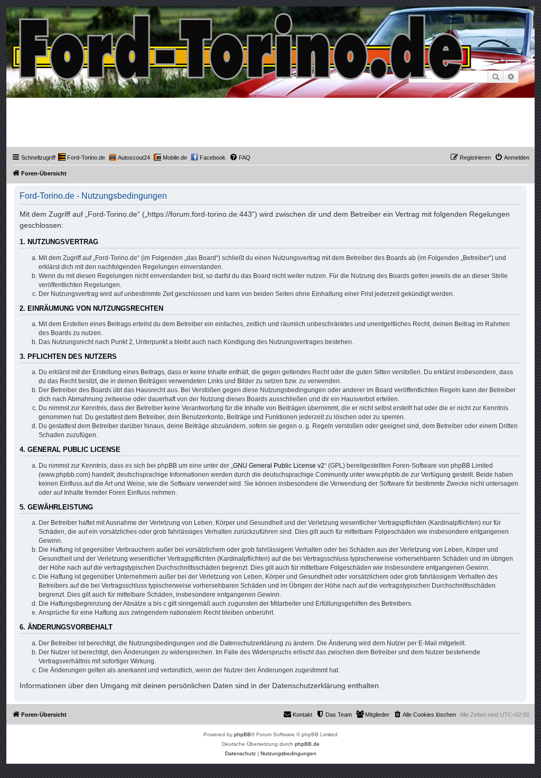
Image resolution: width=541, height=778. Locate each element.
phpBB (242, 734)
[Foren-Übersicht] (242, 44)
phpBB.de (307, 744)
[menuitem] (81, 157)
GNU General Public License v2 (278, 465)
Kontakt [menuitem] (302, 714)
